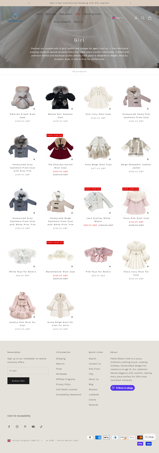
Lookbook (94, 394)
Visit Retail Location (66, 389)
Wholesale (61, 374)
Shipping (60, 358)
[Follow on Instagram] (17, 426)
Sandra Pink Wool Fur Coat (22, 323)
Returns (60, 363)
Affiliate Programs (65, 379)
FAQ (91, 374)
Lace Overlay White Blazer (98, 219)
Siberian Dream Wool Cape (23, 115)
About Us (94, 379)
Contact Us (95, 363)
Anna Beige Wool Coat (98, 164)
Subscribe (18, 381)
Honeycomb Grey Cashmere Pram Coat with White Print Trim (23, 221)
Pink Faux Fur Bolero (98, 272)
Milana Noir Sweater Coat (60, 115)
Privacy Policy (63, 384)
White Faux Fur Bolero (22, 272)
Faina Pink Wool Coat (136, 218)
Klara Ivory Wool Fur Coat (136, 273)
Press (59, 369)
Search (92, 358)
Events (92, 399)
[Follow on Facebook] (9, 426)
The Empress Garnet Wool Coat (60, 166)
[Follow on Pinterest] (25, 426)
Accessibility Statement (68, 394)
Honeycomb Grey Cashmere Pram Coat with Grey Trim (22, 167)
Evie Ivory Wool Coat (98, 114)
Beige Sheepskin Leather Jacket (136, 166)
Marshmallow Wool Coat (60, 272)
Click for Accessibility (18, 416)
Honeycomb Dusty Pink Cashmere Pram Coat (136, 115)
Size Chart (94, 369)
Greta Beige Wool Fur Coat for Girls (60, 323)
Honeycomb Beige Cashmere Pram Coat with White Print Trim (61, 221)
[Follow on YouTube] (33, 426)
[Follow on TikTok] (41, 426)
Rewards (93, 405)
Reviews (93, 389)
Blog (91, 384)
